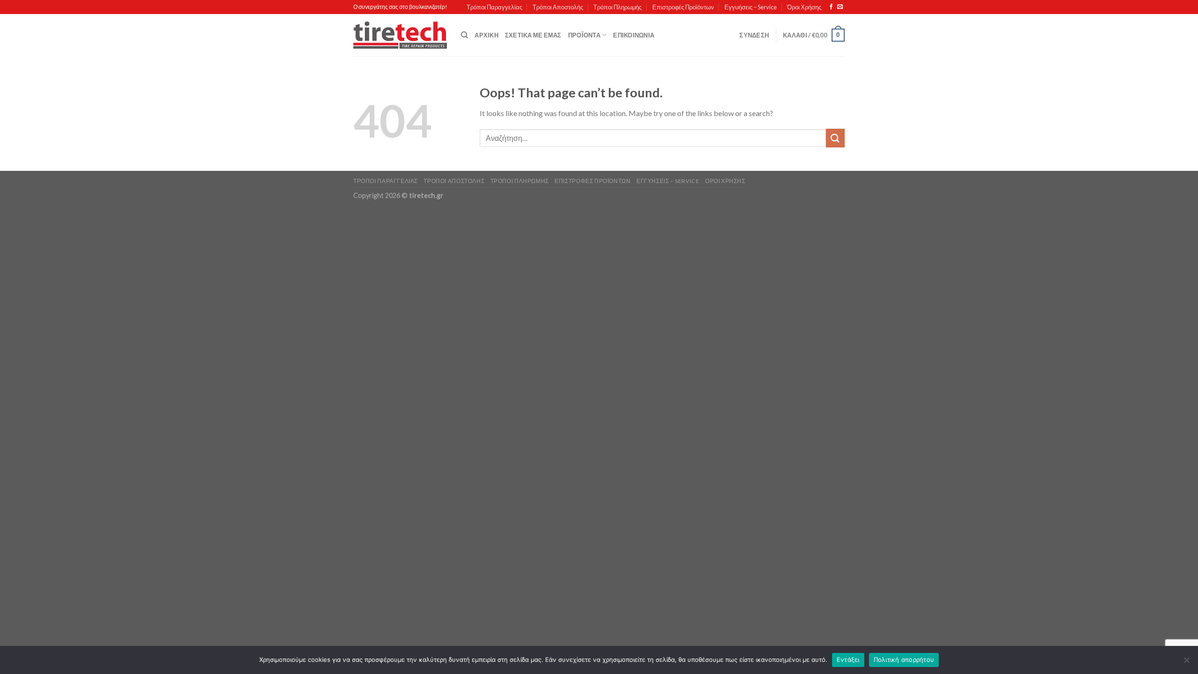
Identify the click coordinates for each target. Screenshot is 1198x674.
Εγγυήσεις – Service (750, 7)
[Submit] (835, 138)
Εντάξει (848, 659)
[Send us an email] (840, 7)
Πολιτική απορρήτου (904, 659)
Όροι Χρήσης (804, 7)
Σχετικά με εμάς (533, 35)
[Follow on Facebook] (831, 7)
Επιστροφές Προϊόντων (683, 7)
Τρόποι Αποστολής (558, 7)
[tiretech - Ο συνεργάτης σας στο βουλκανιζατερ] (400, 35)
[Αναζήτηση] (464, 35)
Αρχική (486, 35)
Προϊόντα (584, 35)
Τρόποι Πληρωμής (617, 7)
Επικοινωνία (633, 35)
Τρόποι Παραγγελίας (494, 7)
